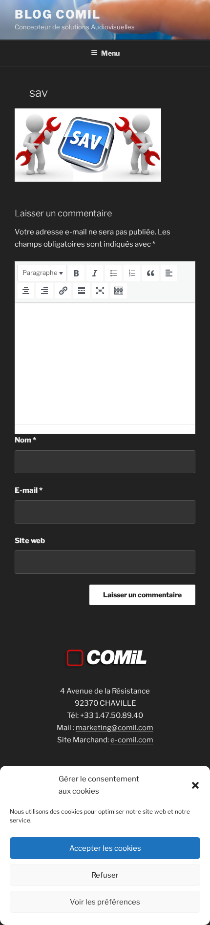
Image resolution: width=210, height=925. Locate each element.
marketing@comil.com (114, 727)
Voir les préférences (105, 902)
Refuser (105, 875)
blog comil (58, 14)
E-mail (28, 490)
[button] (195, 785)
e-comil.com (131, 740)
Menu (110, 53)
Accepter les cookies (105, 848)
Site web (30, 540)
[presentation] (42, 273)
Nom (25, 440)
